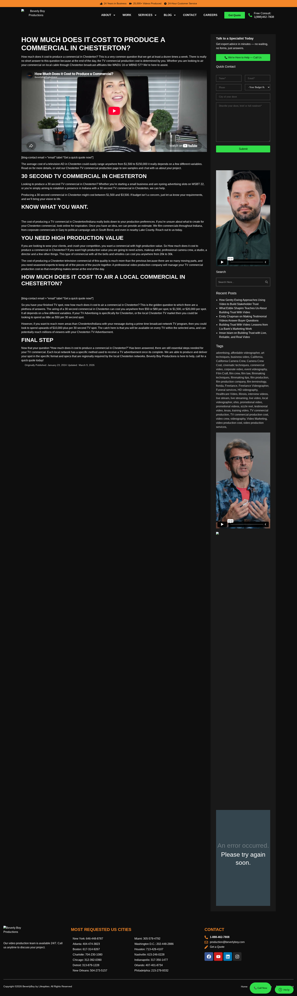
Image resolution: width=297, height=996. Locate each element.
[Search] (257, 282)
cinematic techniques (236, 365)
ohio (236, 402)
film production (259, 377)
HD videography (247, 389)
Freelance (231, 385)
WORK (127, 15)
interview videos (258, 394)
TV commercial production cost (121, 60)
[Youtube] (218, 956)
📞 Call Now (260, 988)
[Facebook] (209, 956)
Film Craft (222, 373)
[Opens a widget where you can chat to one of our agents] (284, 990)
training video (240, 410)
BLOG (168, 15)
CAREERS (210, 15)
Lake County (146, 229)
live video (255, 398)
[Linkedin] (227, 956)
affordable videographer (245, 352)
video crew (222, 418)
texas (227, 410)
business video (240, 356)
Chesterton (102, 309)
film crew (234, 373)
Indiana (86, 188)
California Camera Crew (230, 361)
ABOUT (106, 15)
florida (220, 385)
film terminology (256, 381)
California (256, 356)
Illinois (243, 394)
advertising (222, 352)
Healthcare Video (226, 394)
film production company (231, 381)
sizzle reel (247, 406)
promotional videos (227, 406)
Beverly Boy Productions (161, 356)
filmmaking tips (240, 377)
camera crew (185, 250)
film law (245, 373)
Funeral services (226, 389)
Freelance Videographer (253, 385)
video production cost (229, 422)
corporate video (233, 369)
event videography (255, 369)
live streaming (239, 398)
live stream (222, 398)
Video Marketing (257, 418)
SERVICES (145, 15)
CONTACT (190, 15)
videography (237, 418)
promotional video (251, 402)
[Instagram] (237, 956)
